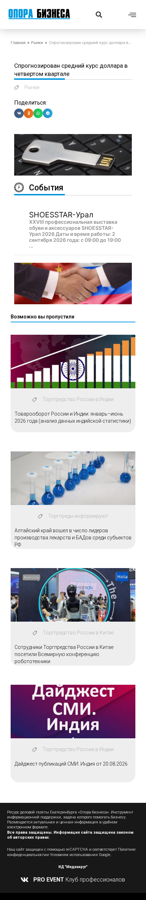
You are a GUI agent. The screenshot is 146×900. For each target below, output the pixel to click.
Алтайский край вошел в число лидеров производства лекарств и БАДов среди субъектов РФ (73, 537)
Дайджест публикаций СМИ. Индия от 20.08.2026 (71, 764)
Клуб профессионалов (79, 879)
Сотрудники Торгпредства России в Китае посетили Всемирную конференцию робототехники (64, 654)
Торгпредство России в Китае (78, 632)
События (46, 188)
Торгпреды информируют (78, 516)
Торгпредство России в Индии (78, 399)
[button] (99, 14)
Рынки (37, 42)
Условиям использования (74, 854)
